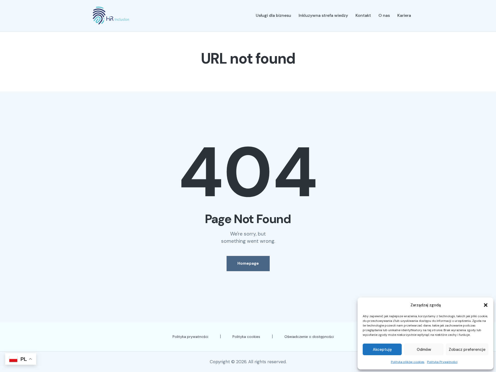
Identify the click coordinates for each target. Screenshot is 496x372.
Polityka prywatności (190, 336)
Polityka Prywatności (442, 362)
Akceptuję (382, 349)
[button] (485, 305)
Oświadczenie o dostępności (309, 336)
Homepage (248, 263)
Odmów (424, 349)
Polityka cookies (246, 336)
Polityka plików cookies (407, 362)
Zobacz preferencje (467, 349)
